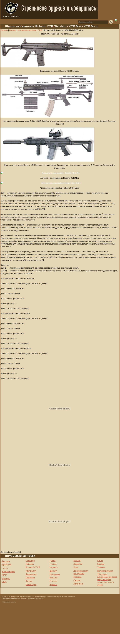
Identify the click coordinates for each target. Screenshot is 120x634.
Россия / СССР (33, 567)
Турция (29, 581)
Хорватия (77, 564)
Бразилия (6, 565)
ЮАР (4, 575)
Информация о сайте (9, 602)
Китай (100, 560)
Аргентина (78, 584)
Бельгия (54, 578)
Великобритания (105, 571)
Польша (53, 581)
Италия (76, 560)
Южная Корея (8, 571)
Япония (53, 564)
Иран (75, 567)
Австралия (31, 571)
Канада (100, 564)
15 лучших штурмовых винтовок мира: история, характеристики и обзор (107, 579)
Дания (52, 560)
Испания (30, 564)
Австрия (6, 561)
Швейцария (31, 584)
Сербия (76, 580)
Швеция (53, 571)
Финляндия (31, 574)
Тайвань (101, 567)
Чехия (5, 568)
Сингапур (30, 560)
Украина (53, 584)
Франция (6, 578)
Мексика (77, 577)
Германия (30, 578)
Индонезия (55, 574)
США (4, 582)
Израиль (54, 567)
